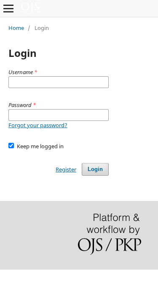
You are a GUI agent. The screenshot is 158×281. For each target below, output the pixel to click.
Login (95, 169)
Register (66, 169)
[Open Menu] (8, 8)
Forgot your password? (37, 125)
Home (16, 28)
